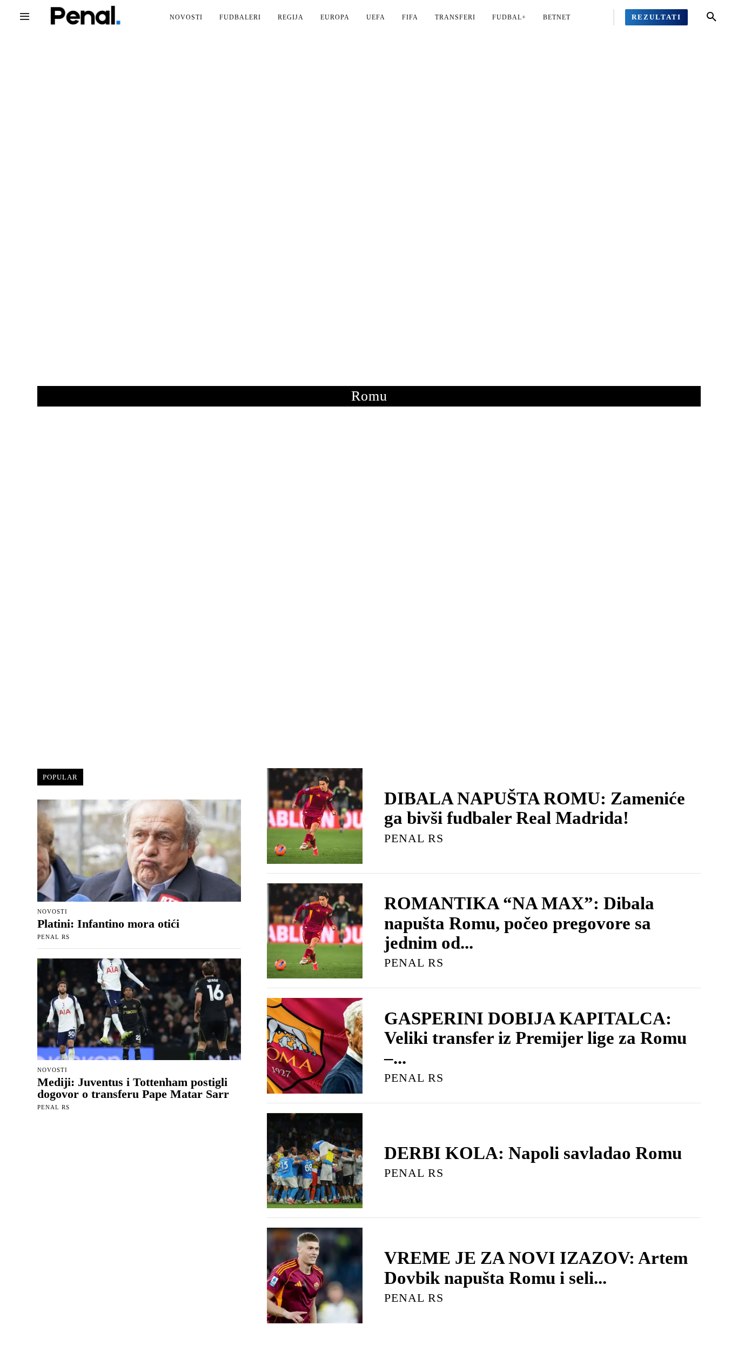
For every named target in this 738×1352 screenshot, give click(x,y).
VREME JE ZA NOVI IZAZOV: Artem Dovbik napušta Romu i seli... (536, 1267)
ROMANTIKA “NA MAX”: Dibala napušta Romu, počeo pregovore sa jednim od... (519, 923)
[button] (711, 17)
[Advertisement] (369, 221)
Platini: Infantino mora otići (108, 923)
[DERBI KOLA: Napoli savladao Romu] (315, 1161)
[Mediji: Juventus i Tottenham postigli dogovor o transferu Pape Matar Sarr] (139, 1009)
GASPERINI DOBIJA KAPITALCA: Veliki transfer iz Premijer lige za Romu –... (535, 1038)
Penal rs (53, 937)
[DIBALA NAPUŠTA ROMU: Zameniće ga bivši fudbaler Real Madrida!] (315, 816)
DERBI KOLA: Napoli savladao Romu (533, 1153)
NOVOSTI (52, 912)
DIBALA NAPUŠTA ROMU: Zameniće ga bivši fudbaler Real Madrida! (534, 808)
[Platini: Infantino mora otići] (139, 851)
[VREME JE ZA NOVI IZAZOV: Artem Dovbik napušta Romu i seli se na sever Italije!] (315, 1275)
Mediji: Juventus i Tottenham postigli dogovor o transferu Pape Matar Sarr (133, 1088)
